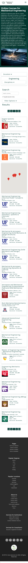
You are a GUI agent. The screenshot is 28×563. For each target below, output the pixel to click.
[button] (15, 176)
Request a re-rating (14, 518)
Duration (7, 74)
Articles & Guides (14, 449)
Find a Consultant (14, 451)
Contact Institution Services (14, 520)
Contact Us (14, 496)
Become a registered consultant (14, 529)
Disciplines (8, 82)
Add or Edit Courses (14, 517)
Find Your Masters (14, 445)
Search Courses (14, 447)
